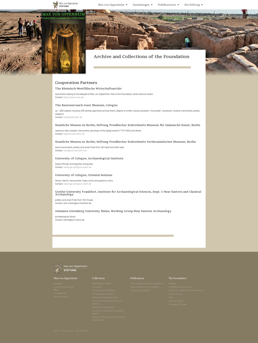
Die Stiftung (192, 4)
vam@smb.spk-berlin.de (74, 150)
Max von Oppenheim (111, 4)
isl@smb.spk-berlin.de (73, 134)
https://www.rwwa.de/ (73, 97)
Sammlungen (141, 4)
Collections (98, 278)
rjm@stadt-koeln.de (72, 117)
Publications (137, 278)
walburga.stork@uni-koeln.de (77, 167)
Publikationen (167, 4)
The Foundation (177, 278)
